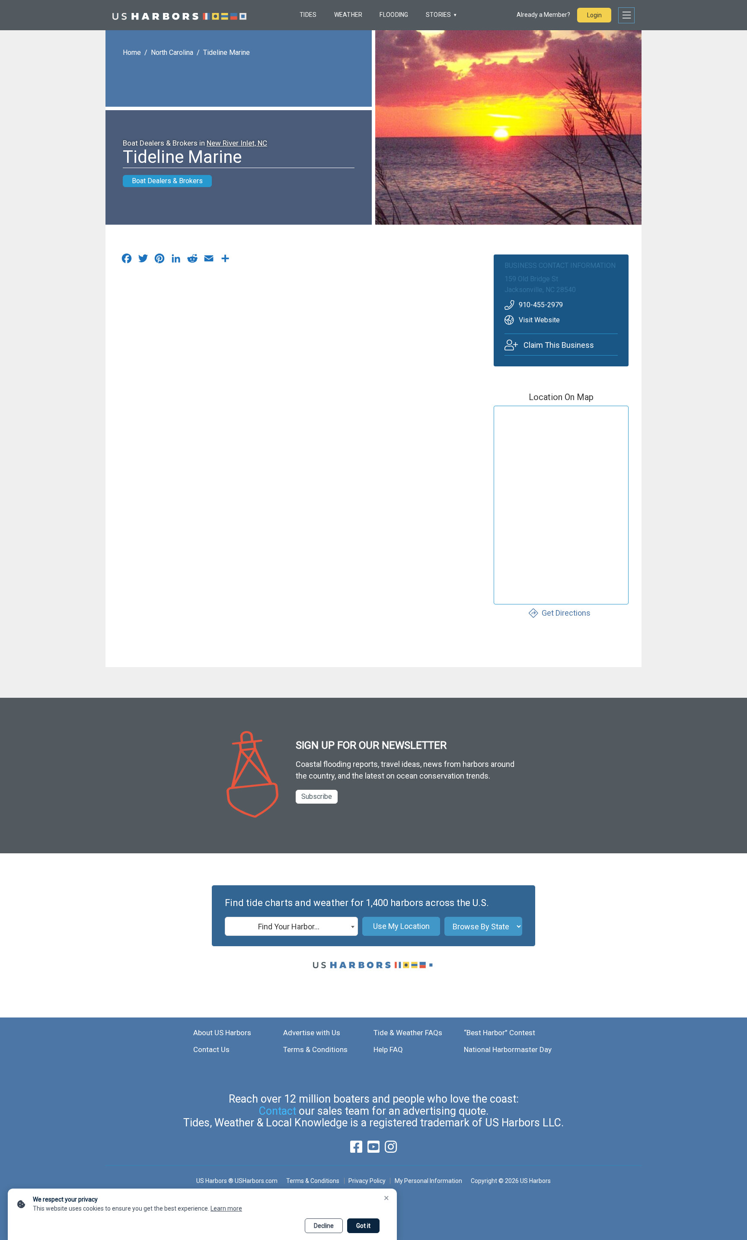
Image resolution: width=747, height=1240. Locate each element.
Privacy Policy (367, 1181)
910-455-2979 (541, 305)
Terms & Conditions (315, 1049)
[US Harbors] (179, 15)
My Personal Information (428, 1181)
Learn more (226, 1208)
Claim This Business (559, 345)
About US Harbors (222, 1032)
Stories (438, 14)
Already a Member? (543, 14)
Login (594, 15)
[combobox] (291, 926)
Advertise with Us (311, 1032)
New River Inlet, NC (237, 143)
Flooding (394, 14)
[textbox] (291, 926)
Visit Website (539, 320)
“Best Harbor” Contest (499, 1032)
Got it (363, 1225)
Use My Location (401, 926)
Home (132, 52)
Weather (348, 14)
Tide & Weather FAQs (408, 1032)
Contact (277, 1111)
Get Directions (566, 612)
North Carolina (172, 52)
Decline (324, 1225)
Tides (308, 14)
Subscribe (316, 796)
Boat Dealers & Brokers (167, 181)
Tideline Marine (226, 52)
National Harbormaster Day (508, 1049)
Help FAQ (388, 1049)
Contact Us (211, 1049)
